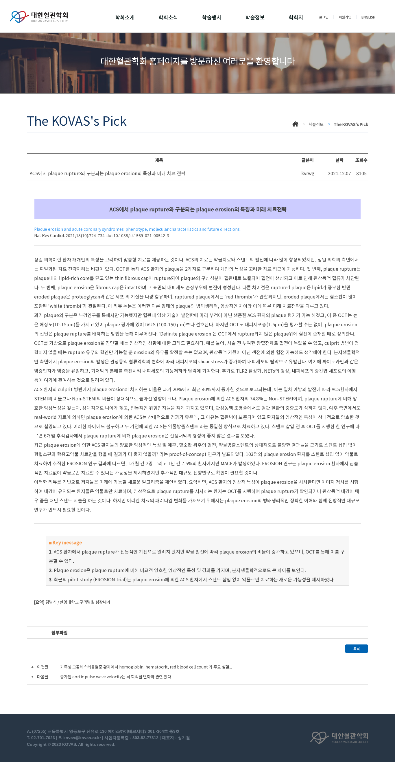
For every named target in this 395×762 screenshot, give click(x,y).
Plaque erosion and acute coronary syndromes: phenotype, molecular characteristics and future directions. (137, 229)
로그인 (323, 16)
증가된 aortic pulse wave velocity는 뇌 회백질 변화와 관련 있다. (116, 676)
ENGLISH (368, 16)
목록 (356, 648)
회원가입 (345, 16)
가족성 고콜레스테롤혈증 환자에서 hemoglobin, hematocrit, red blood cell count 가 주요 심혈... (146, 667)
